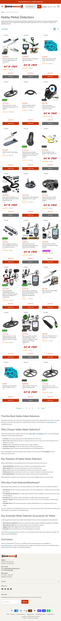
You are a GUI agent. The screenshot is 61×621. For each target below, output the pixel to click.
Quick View (10, 73)
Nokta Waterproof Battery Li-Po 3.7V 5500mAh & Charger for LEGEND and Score (10, 245)
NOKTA (4, 248)
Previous (18, 408)
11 (38, 408)
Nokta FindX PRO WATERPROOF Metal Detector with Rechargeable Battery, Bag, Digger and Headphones (9, 294)
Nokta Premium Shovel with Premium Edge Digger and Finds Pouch (9, 60)
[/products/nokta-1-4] (50, 322)
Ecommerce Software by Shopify (30, 618)
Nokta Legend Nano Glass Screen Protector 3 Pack (49, 59)
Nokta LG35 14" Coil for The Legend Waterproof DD (29, 386)
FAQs (8, 614)
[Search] (39, 6)
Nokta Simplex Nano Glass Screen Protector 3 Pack (9, 386)
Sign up (25, 602)
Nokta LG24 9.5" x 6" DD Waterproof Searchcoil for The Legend (10, 107)
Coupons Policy (50, 614)
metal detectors (51, 422)
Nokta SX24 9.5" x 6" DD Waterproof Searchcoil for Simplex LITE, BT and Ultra (9, 337)
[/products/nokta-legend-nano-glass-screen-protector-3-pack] (50, 45)
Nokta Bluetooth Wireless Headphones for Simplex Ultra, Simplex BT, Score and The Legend (30, 154)
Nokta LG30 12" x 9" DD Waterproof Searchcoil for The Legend (50, 387)
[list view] (58, 29)
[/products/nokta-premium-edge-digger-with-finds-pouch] (50, 277)
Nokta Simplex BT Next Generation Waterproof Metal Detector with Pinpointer (30, 245)
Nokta (3, 63)
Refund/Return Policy (41, 614)
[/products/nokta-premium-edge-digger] (10, 139)
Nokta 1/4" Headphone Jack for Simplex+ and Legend (49, 336)
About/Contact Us (21, 614)
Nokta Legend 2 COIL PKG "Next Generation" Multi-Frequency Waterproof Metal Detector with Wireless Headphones (30, 339)
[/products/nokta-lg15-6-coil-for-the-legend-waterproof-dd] (30, 184)
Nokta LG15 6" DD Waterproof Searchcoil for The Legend (30, 198)
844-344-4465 (9, 570)
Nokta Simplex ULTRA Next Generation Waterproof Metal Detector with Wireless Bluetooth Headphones (30, 293)
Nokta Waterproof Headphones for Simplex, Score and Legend (49, 107)
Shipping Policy (30, 614)
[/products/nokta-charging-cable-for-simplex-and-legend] (30, 92)
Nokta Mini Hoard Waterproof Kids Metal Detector (30, 59)
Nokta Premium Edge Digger (10, 152)
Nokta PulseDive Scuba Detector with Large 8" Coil (49, 152)
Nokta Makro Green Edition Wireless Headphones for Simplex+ (49, 198)
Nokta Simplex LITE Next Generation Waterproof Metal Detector (50, 245)
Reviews (13, 614)
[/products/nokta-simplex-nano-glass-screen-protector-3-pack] (10, 372)
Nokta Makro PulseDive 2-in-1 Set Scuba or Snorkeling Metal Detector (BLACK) (10, 198)
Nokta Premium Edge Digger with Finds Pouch (49, 291)
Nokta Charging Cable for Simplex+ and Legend (29, 106)
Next (42, 408)
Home (2, 12)
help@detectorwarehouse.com (12, 568)
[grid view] (54, 29)
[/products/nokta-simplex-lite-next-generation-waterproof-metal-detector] (50, 230)
